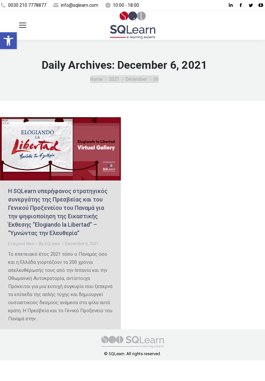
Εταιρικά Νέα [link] (21, 243)
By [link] (49, 243)
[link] (8, 40)
